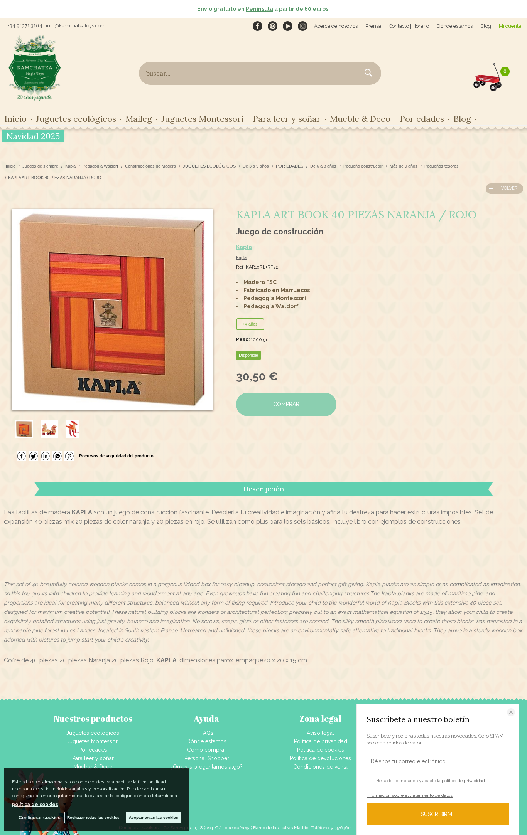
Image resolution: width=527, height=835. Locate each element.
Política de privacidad (320, 741)
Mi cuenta (510, 26)
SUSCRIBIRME (438, 814)
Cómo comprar (206, 750)
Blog (485, 26)
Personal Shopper (206, 758)
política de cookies (35, 804)
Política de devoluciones (320, 758)
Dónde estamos (455, 26)
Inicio (15, 118)
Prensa (373, 26)
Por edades (93, 750)
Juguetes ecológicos (92, 733)
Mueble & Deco (93, 767)
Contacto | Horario (409, 26)
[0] (487, 75)
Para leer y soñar (93, 758)
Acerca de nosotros (336, 26)
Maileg (138, 118)
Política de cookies (320, 750)
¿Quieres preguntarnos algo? (207, 767)
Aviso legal (320, 733)
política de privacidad (463, 780)
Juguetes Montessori (202, 118)
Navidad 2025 (33, 136)
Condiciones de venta (320, 767)
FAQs (206, 733)
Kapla (244, 247)
